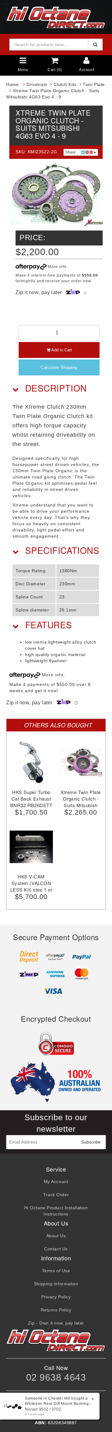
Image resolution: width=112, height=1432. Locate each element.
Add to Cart (61, 350)
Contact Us (56, 1248)
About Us (56, 1235)
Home (12, 84)
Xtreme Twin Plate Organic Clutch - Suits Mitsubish (81, 798)
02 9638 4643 (56, 1377)
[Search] (95, 44)
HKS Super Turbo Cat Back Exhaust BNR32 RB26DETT (31, 798)
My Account (56, 1181)
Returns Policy (56, 1309)
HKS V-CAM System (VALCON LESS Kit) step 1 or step (31, 886)
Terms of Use (56, 1270)
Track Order (56, 1194)
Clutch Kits (65, 84)
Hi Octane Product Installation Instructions (56, 1210)
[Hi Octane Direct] (56, 16)
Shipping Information (56, 1283)
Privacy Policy (56, 1296)
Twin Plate (94, 84)
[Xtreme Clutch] (93, 222)
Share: (71, 152)
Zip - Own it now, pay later (56, 1322)
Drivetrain (36, 84)
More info (57, 266)
